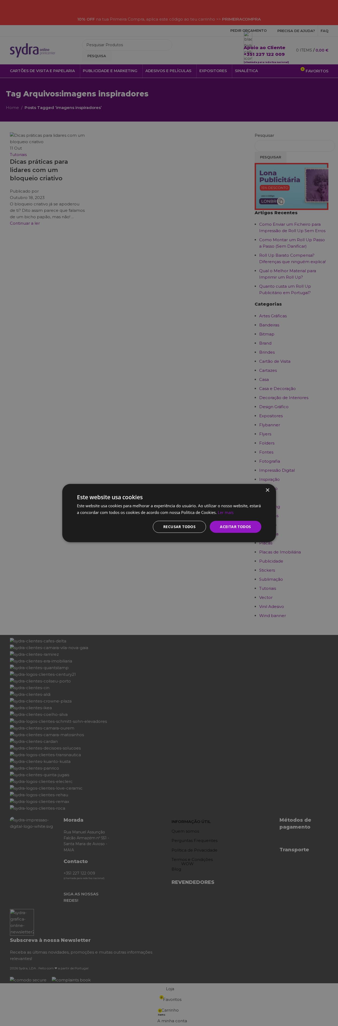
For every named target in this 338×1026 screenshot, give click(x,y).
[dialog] (169, 513)
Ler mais (226, 512)
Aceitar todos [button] (235, 526)
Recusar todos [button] (179, 526)
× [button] (267, 490)
